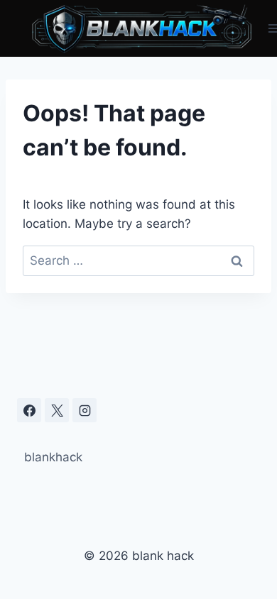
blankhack (53, 457)
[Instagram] (84, 410)
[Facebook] (29, 410)
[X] (57, 410)
